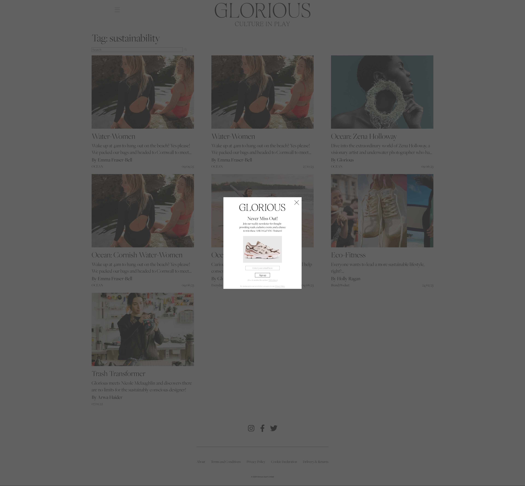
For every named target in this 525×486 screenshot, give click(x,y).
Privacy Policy (280, 286)
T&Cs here (273, 280)
